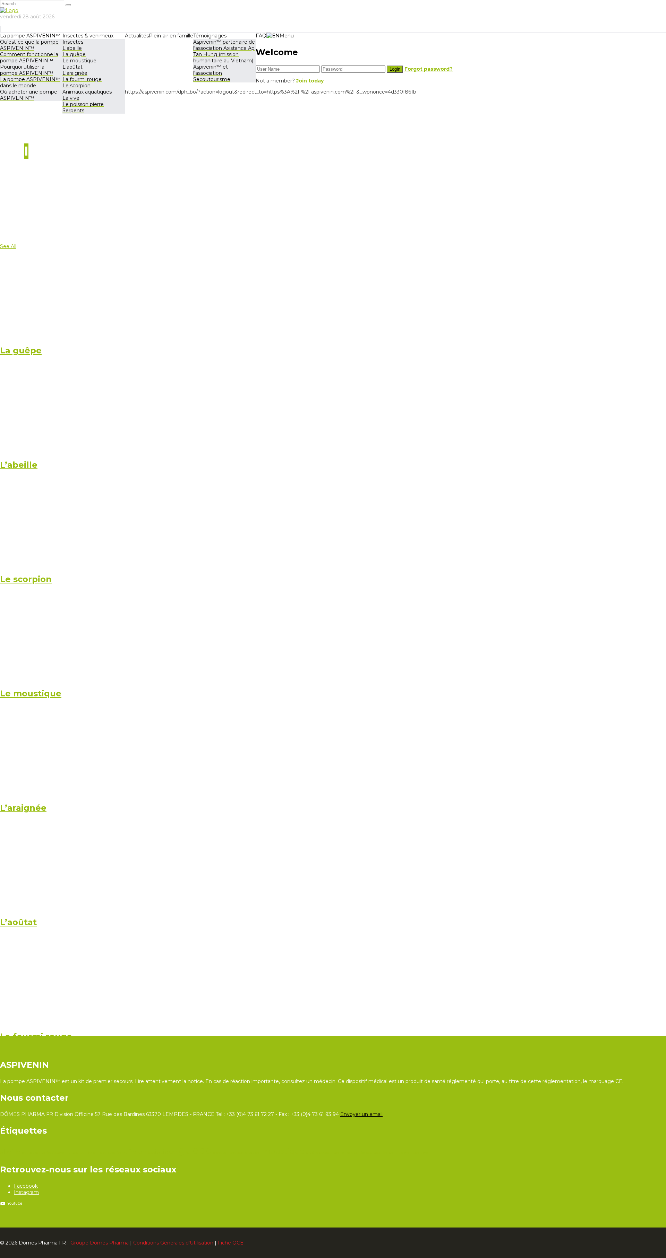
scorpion (374, 1152)
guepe (195, 1150)
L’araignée (23, 808)
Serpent (390, 1152)
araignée (43, 1152)
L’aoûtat (18, 922)
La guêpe (21, 350)
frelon (122, 1152)
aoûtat (28, 1152)
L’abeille (18, 465)
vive (424, 1152)
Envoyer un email (361, 1114)
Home (22, 186)
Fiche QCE (231, 1243)
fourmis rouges (101, 1152)
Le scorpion (26, 579)
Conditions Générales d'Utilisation (173, 1243)
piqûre (312, 1152)
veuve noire (409, 1152)
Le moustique (30, 693)
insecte (219, 1152)
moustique (283, 1151)
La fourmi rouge (36, 1036)
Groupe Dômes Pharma (99, 1243)
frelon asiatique (152, 1151)
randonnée (355, 1152)
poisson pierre (331, 1152)
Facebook (26, 1186)
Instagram (26, 1192)
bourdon (79, 1152)
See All (8, 246)
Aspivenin (61, 1152)
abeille (10, 1151)
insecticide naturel (244, 1152)
